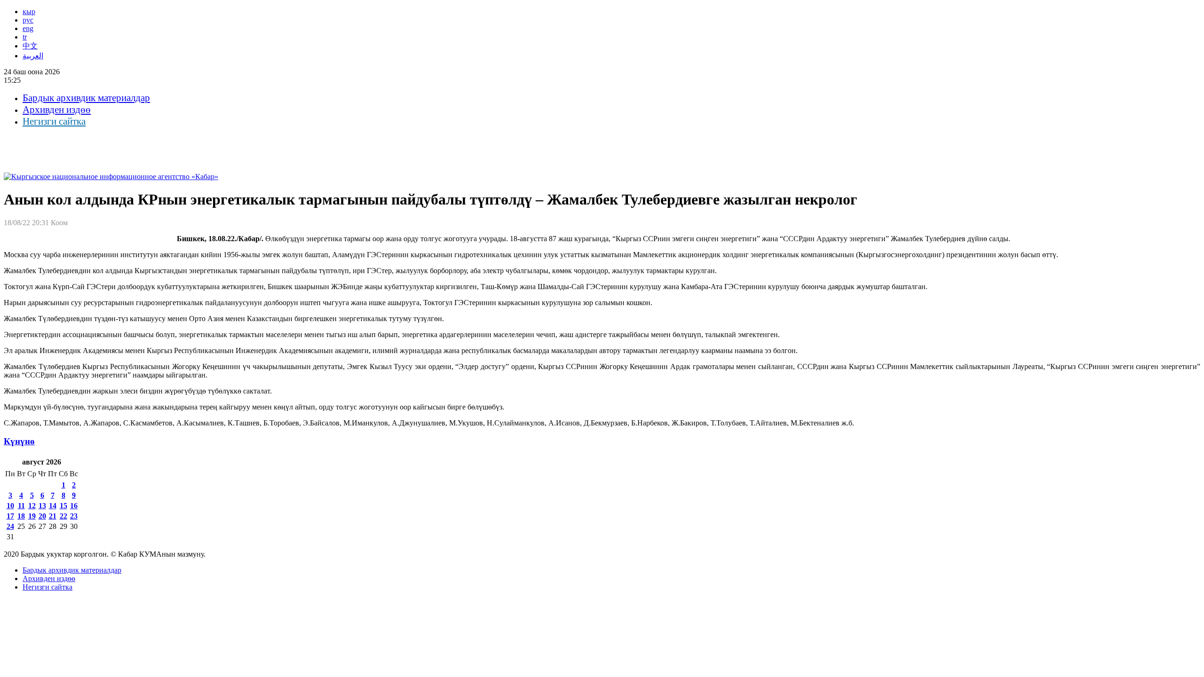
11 (21, 506)
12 (32, 506)
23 (74, 516)
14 (52, 506)
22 (63, 516)
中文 (30, 46)
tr (25, 37)
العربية (33, 56)
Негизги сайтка (54, 121)
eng (28, 28)
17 (10, 516)
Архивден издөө (57, 109)
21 (52, 516)
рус (28, 20)
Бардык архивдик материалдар (86, 97)
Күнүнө (19, 441)
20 (42, 516)
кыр (29, 12)
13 (42, 506)
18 (21, 516)
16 (74, 506)
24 (10, 526)
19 (32, 516)
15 (63, 506)
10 (10, 506)
